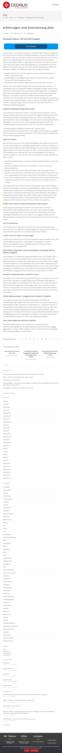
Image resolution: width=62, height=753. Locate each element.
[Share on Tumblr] (49, 339)
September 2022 (7, 442)
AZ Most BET (6, 511)
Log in (4, 649)
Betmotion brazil (7, 519)
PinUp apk (5, 617)
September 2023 (7, 422)
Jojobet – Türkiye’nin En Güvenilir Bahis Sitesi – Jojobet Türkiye (18, 377)
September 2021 (7, 478)
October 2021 (6, 475)
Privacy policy (34, 750)
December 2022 (6, 433)
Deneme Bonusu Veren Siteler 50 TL (11, 380)
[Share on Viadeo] (53, 339)
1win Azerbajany (7, 490)
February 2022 (6, 463)
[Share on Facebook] (26, 339)
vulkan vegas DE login (8, 638)
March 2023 (6, 425)
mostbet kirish (6, 593)
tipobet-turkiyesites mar (9, 629)
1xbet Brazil (6, 502)
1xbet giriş (5, 505)
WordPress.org (6, 655)
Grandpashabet (7, 543)
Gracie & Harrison (7, 679)
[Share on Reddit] (45, 339)
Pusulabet (5, 620)
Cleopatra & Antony (8, 668)
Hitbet (4, 546)
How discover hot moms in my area (12, 352)
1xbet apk (5, 493)
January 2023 (6, 431)
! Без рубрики (6, 487)
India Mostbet (6, 549)
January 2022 (6, 466)
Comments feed (7, 653)
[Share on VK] (41, 339)
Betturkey (5, 522)
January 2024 (6, 410)
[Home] (3, 17)
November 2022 (7, 436)
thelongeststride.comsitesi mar (10, 626)
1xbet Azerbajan (7, 496)
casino (4, 531)
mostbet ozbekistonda (8, 596)
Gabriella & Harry (7, 685)
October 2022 (6, 439)
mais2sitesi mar (6, 564)
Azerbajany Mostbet (8, 513)
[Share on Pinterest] (30, 339)
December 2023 (6, 413)
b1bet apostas (6, 516)
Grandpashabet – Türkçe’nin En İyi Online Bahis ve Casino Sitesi (18, 388)
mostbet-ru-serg (7, 605)
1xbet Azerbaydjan (7, 499)
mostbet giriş (6, 584)
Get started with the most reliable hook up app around (50, 353)
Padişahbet (5, 608)
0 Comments (14, 664)
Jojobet (4, 555)
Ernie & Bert (6, 674)
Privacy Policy (52, 743)
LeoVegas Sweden (7, 561)
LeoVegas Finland (7, 558)
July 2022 (5, 448)
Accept (27, 750)
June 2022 (5, 451)
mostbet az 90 (6, 579)
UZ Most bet (6, 632)
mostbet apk (6, 576)
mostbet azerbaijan (7, 581)
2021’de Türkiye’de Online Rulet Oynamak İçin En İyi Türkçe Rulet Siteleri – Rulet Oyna (23, 374)
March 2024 (6, 404)
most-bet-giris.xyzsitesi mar (9, 573)
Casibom (5, 528)
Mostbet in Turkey (7, 587)
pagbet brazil (6, 611)
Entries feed (6, 651)
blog (4, 525)
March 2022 (6, 460)
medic (4, 567)
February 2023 (6, 428)
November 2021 (7, 472)
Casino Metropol (7, 534)
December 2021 (6, 469)
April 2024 (5, 401)
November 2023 (7, 416)
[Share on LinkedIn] (34, 339)
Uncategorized (30, 33)
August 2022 (6, 445)
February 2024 (6, 407)
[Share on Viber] (38, 339)
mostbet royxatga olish (8, 599)
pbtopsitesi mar (7, 614)
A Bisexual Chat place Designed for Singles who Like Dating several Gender (31, 354)
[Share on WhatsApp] (57, 339)
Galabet (5, 540)
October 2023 (6, 419)
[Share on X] (22, 339)
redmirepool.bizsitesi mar (9, 623)
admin (7, 33)
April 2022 (5, 457)
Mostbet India (6, 590)
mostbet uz (6, 602)
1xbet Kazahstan (7, 508)
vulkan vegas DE (7, 635)
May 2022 (5, 454)
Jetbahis (5, 552)
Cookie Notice (52, 740)
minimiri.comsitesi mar (8, 570)
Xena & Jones (6, 663)
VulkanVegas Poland (8, 641)
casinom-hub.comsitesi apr (9, 537)
